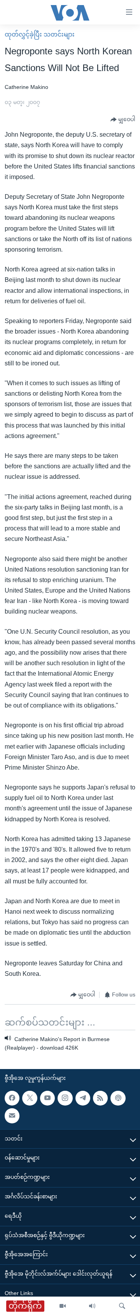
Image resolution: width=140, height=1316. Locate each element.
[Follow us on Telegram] (82, 1098)
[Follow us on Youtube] (47, 1098)
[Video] (62, 1306)
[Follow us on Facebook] (12, 1098)
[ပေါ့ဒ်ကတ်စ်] (117, 1098)
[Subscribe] (12, 1115)
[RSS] (100, 1098)
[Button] (122, 119)
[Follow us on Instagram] (65, 1098)
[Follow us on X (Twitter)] (29, 1098)
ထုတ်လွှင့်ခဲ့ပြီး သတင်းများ (40, 34)
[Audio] (92, 1306)
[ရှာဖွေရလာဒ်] (122, 1306)
